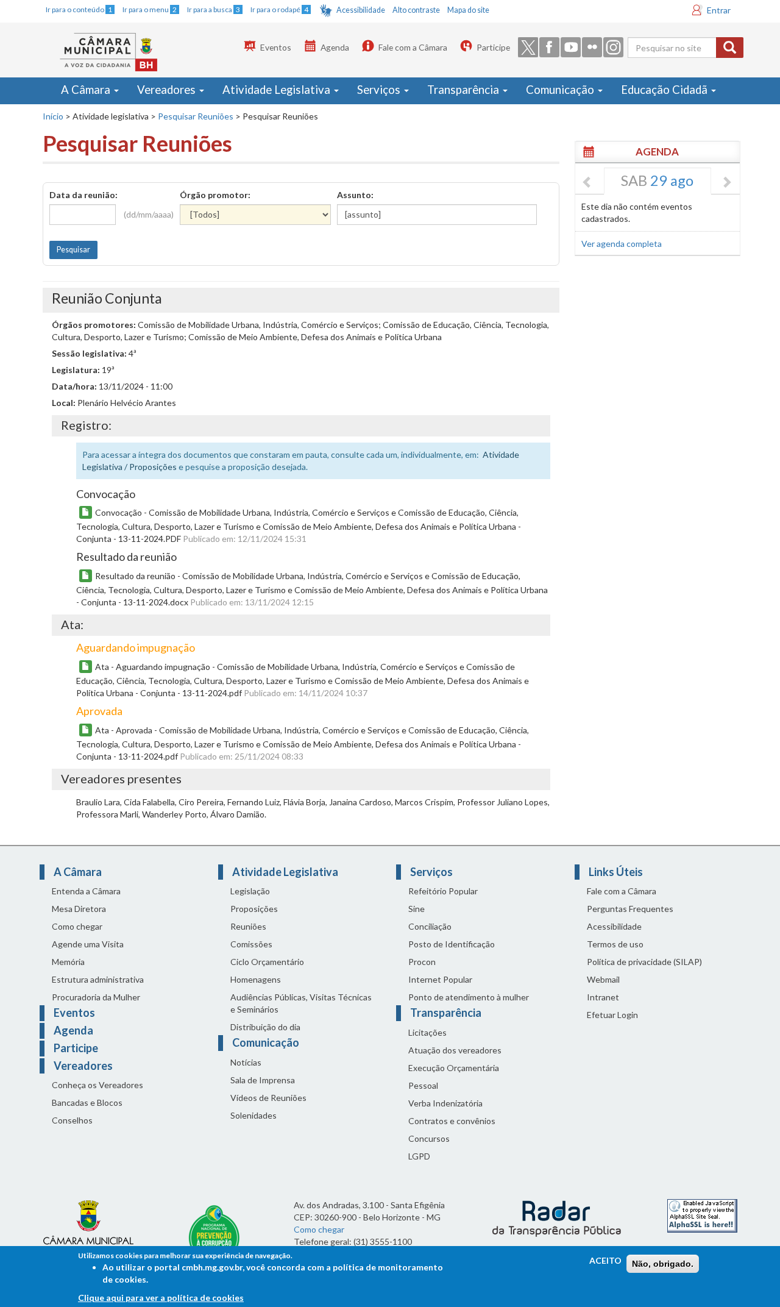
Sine (416, 908)
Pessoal (423, 1085)
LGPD (419, 1156)
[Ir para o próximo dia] (726, 183)
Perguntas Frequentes (630, 908)
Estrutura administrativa (98, 979)
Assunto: (355, 195)
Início (53, 116)
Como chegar (77, 926)
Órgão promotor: (215, 195)
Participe (493, 47)
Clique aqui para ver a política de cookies (161, 1297)
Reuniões (248, 926)
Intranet (603, 997)
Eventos (275, 47)
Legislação (250, 891)
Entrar (719, 10)
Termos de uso (615, 944)
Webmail (603, 979)
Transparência (464, 89)
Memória (68, 961)
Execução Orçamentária (453, 1068)
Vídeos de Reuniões (268, 1097)
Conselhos (72, 1120)
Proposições (254, 908)
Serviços (380, 89)
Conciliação (430, 926)
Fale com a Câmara (412, 47)
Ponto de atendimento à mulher (468, 997)
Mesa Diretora (79, 908)
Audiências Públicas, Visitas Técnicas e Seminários (301, 1003)
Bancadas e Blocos (87, 1102)
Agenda (335, 47)
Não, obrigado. (662, 1264)
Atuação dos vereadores (455, 1050)
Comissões (251, 944)
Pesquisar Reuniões (195, 116)
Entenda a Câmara (86, 891)
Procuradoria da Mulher (96, 997)
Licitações (427, 1032)
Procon (422, 961)
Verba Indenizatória (445, 1103)
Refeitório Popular (443, 891)
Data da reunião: (83, 195)
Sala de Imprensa (262, 1080)
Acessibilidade (360, 10)
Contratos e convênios (451, 1121)
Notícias (245, 1062)
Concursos (429, 1138)
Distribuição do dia (265, 1027)
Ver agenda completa (621, 243)
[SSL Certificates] (702, 1214)
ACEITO (605, 1260)
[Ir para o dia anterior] (587, 183)
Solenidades (253, 1115)
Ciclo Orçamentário (267, 961)
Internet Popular (440, 979)
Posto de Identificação (451, 944)
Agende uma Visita (88, 944)
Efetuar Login (612, 1015)
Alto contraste (416, 10)
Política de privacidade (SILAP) (644, 961)
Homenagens (255, 979)
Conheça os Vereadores (97, 1085)
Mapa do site (468, 10)
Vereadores (167, 89)
